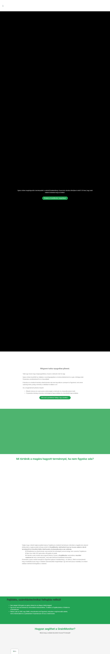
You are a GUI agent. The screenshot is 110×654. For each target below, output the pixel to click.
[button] (21, 577)
